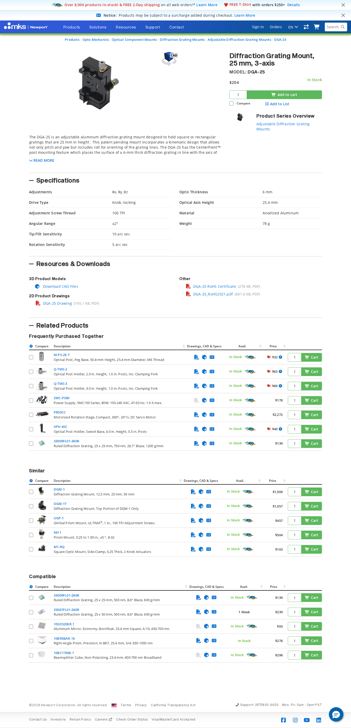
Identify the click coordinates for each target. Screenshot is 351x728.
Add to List (279, 104)
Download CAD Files (60, 286)
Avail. (242, 346)
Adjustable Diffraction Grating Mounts (239, 39)
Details (293, 4)
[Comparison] (306, 27)
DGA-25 (280, 39)
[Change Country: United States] (114, 705)
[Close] (343, 5)
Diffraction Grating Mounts (182, 39)
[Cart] (317, 27)
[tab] (125, 152)
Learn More (206, 4)
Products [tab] (71, 27)
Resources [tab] (126, 27)
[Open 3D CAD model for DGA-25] (169, 59)
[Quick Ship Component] (250, 357)
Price (273, 346)
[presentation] (175, 364)
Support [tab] (152, 27)
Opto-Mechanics (95, 39)
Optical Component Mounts (134, 39)
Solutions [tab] (98, 27)
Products (72, 39)
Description (62, 346)
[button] (336, 714)
